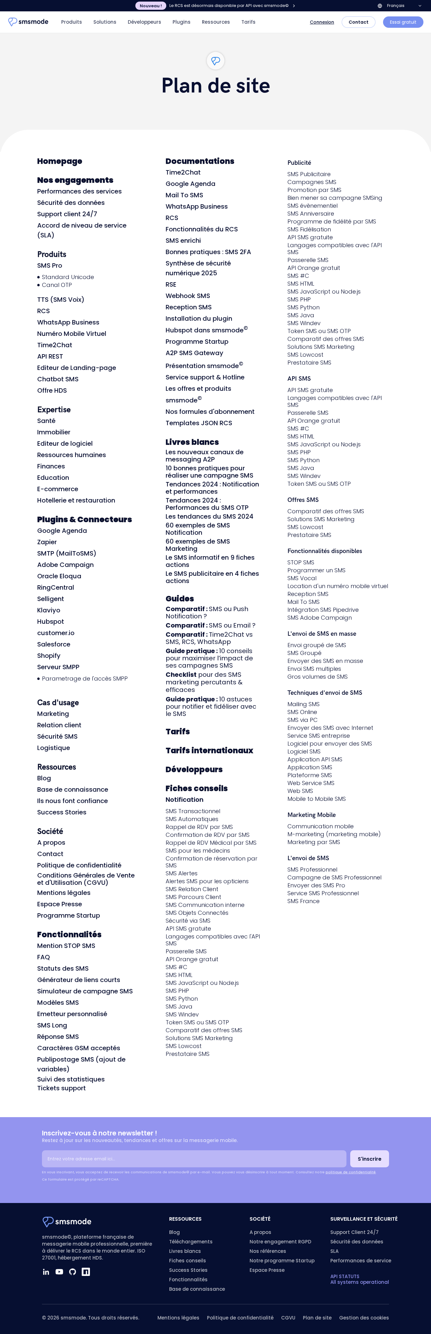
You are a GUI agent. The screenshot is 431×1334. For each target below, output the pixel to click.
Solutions (104, 22)
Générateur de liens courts (78, 979)
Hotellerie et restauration (76, 500)
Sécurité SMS (57, 736)
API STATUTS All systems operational (359, 1279)
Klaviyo (48, 610)
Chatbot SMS (58, 379)
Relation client (59, 725)
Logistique (53, 747)
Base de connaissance (72, 789)
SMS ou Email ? (211, 625)
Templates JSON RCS (199, 423)
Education (53, 477)
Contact (359, 22)
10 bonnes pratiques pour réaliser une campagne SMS (209, 472)
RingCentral (55, 587)
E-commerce (57, 489)
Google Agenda (62, 530)
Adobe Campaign (65, 564)
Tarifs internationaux (209, 750)
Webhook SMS (188, 295)
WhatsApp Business (68, 322)
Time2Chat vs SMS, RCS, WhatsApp (209, 638)
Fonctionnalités (69, 934)
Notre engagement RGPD (280, 1241)
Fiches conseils (197, 788)
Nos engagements (75, 180)
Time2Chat (54, 345)
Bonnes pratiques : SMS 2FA (208, 251)
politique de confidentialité (351, 1172)
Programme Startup (68, 915)
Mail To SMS (184, 195)
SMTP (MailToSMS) (67, 553)
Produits (71, 22)
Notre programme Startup (282, 1260)
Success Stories (61, 812)
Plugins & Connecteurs (84, 519)
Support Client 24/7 (354, 1232)
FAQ (43, 957)
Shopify (49, 655)
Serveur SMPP (58, 667)
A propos (51, 842)
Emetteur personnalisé (72, 1013)
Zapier (47, 542)
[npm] (86, 1272)
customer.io (55, 632)
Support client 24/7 (67, 214)
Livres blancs (192, 442)
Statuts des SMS (63, 968)
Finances (51, 466)
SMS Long (52, 1025)
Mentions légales (64, 892)
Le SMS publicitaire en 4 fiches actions (212, 577)
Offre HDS (52, 390)
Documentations (200, 161)
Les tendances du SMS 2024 (209, 516)
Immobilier (53, 432)
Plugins (182, 22)
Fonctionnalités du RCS (202, 229)
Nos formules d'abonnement (210, 411)
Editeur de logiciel (65, 443)
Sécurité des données (71, 202)
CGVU (288, 1317)
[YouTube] (59, 1272)
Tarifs (248, 22)
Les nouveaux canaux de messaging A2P (205, 456)
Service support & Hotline (205, 377)
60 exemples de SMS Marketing (198, 545)
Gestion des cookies (364, 1317)
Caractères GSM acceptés (78, 1048)
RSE (171, 284)
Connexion (322, 22)
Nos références (268, 1251)
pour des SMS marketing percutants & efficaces (204, 682)
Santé (46, 420)
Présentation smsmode (204, 365)
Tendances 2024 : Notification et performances (212, 488)
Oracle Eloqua (59, 576)
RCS (43, 311)
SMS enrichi (183, 240)
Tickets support (61, 1088)
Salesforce (53, 644)
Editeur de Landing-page (76, 367)
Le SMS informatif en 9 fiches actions (210, 561)
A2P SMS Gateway (194, 352)
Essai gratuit (403, 22)
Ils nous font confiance (72, 800)
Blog (44, 778)
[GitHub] (72, 1272)
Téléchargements (191, 1241)
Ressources (216, 22)
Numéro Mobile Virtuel (71, 333)
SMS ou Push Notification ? (207, 612)
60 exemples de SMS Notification (198, 529)
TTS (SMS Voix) (61, 299)
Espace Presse (59, 904)
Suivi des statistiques (71, 1079)
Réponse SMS (58, 1036)
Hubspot (50, 621)
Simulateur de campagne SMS (85, 991)
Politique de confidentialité (79, 865)
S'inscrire (369, 1159)
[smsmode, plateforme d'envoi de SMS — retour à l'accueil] (28, 22)
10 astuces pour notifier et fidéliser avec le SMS (211, 706)
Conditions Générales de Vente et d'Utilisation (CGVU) (86, 879)
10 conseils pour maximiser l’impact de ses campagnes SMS (209, 658)
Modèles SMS (58, 1002)
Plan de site (317, 1317)
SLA (334, 1251)
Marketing (53, 713)
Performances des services (79, 191)
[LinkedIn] (46, 1272)
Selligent (50, 598)
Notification (185, 799)
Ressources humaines (71, 454)
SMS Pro (49, 265)
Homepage (59, 161)
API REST (50, 356)
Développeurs (144, 22)
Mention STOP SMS (66, 945)
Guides (180, 598)
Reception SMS (189, 307)
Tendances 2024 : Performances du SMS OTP (207, 504)
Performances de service (360, 1260)
